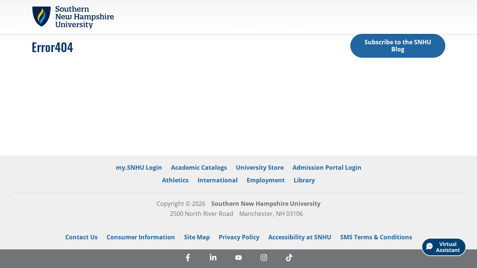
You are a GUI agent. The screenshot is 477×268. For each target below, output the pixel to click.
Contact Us (81, 237)
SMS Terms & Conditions (376, 237)
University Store (260, 167)
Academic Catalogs (199, 167)
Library (304, 180)
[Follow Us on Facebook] (188, 258)
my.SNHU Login (139, 167)
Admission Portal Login (327, 167)
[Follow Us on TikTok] (289, 258)
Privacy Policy (239, 237)
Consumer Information (141, 237)
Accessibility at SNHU (299, 237)
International (218, 180)
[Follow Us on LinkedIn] (213, 258)
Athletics (175, 180)
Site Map (197, 237)
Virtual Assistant (448, 246)
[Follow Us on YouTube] (238, 258)
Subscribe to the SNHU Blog (397, 45)
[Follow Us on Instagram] (264, 258)
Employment (266, 180)
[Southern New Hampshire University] (73, 17)
